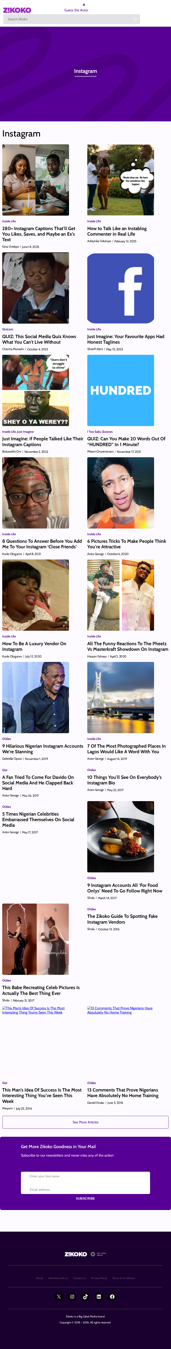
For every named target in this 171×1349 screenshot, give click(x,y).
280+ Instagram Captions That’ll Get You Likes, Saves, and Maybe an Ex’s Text (38, 234)
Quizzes (7, 329)
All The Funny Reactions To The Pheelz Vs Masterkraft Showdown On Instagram (127, 646)
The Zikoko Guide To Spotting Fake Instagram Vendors (122, 919)
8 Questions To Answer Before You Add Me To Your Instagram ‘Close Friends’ (42, 543)
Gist (4, 770)
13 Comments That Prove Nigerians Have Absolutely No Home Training (123, 1092)
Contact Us (79, 1278)
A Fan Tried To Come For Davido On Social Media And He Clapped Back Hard (38, 782)
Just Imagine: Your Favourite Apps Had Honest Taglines (125, 339)
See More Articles (86, 1122)
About (39, 1278)
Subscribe (85, 1198)
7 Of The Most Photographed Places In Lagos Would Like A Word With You (126, 748)
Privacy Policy (99, 1278)
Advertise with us (58, 1278)
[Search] (135, 19)
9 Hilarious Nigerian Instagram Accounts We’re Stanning (42, 748)
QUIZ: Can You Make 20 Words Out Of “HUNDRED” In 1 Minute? (126, 441)
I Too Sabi (93, 432)
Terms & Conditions (123, 1278)
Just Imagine (25, 432)
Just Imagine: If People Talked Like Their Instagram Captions (42, 441)
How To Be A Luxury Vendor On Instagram (34, 646)
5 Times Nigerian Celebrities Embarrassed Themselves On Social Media (38, 819)
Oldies (6, 739)
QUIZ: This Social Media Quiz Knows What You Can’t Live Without (39, 339)
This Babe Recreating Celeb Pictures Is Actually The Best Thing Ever (41, 990)
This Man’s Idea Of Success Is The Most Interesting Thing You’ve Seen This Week (41, 1095)
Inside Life (9, 221)
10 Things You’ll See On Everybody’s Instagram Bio (124, 780)
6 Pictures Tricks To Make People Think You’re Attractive (126, 543)
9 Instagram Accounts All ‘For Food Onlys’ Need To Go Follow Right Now (124, 888)
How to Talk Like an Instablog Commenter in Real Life (117, 231)
